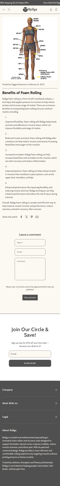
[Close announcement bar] (57, 2)
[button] (3, 10)
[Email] (37, 216)
